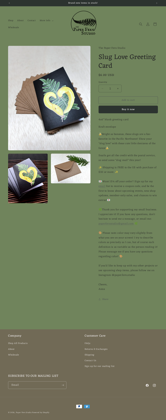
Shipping (89, 355)
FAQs (87, 343)
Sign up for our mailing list (100, 366)
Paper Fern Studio (24, 412)
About (11, 349)
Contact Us (90, 361)
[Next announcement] (156, 3)
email (102, 186)
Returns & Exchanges (96, 349)
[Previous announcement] (9, 3)
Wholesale (13, 355)
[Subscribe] (62, 385)
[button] (46, 20)
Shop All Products (18, 343)
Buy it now (128, 109)
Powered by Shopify (40, 412)
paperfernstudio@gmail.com (116, 223)
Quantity (103, 82)
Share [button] (105, 299)
